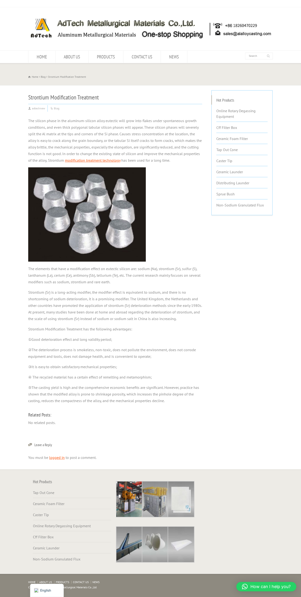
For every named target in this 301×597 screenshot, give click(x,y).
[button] (266, 586)
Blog (56, 108)
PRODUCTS (106, 57)
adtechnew (38, 108)
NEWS (174, 57)
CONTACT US (142, 57)
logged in (57, 457)
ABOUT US (72, 57)
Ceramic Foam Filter (232, 138)
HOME (42, 57)
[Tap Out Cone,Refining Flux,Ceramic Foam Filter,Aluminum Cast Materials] (150, 41)
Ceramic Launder (229, 171)
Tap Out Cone (227, 149)
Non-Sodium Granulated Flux (240, 205)
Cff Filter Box (226, 127)
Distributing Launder (232, 183)
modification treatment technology (92, 160)
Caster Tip (224, 160)
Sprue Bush (225, 194)
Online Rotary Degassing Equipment (236, 113)
